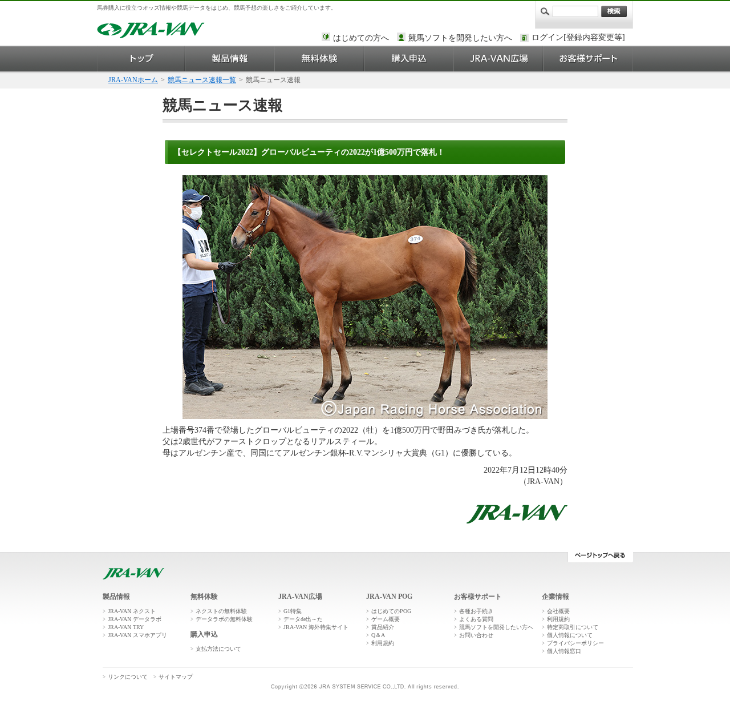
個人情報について (570, 635)
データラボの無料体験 (224, 619)
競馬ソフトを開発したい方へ (460, 38)
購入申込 (409, 58)
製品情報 (230, 58)
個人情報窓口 (564, 651)
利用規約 (382, 643)
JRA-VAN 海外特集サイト (315, 627)
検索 (614, 11)
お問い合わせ (476, 635)
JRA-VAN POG (389, 597)
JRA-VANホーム (133, 80)
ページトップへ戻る (600, 557)
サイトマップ (176, 677)
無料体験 (319, 58)
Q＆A (378, 635)
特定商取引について (572, 627)
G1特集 (292, 611)
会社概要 (558, 611)
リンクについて (128, 677)
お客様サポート (588, 58)
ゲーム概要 (385, 619)
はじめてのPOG (391, 611)
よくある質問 (476, 619)
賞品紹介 (382, 627)
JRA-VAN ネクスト (132, 611)
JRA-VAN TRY (126, 627)
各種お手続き (476, 611)
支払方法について (218, 649)
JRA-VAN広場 (499, 58)
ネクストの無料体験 (221, 611)
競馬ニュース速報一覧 (202, 80)
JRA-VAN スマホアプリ (137, 635)
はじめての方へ (361, 38)
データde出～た (303, 619)
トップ (141, 58)
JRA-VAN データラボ (134, 619)
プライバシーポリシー (575, 643)
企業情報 (555, 597)
